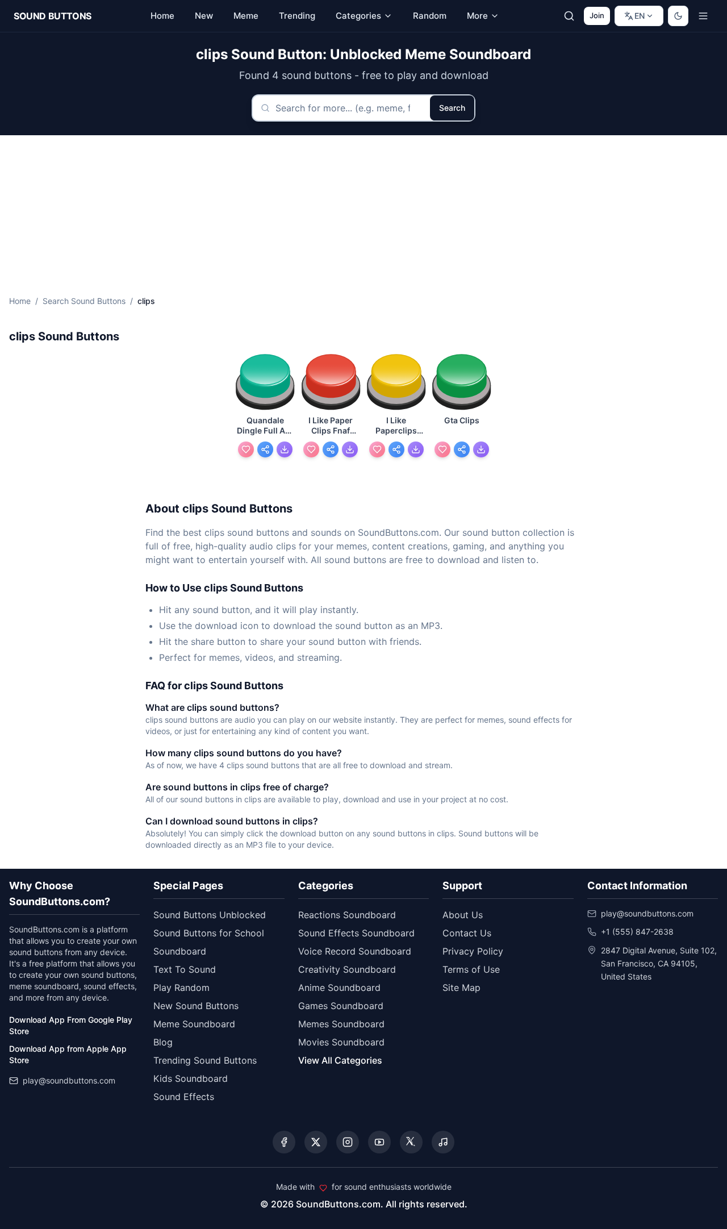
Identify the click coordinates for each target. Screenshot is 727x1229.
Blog (163, 1042)
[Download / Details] (285, 449)
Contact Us (466, 933)
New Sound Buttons (196, 1005)
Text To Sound (184, 969)
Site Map (461, 987)
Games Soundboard (340, 1005)
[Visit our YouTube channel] (379, 1142)
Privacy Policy (472, 951)
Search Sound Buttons (84, 301)
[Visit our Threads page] (411, 1142)
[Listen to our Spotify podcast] (443, 1142)
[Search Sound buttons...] (569, 16)
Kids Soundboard (190, 1078)
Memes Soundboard (341, 1024)
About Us (462, 914)
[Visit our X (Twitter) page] (315, 1142)
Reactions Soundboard (347, 914)
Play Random (181, 987)
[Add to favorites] (246, 449)
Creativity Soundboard (347, 969)
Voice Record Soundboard (354, 951)
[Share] (265, 449)
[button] (265, 382)
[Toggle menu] (703, 16)
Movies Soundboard (341, 1042)
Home (20, 301)
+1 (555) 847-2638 (637, 931)
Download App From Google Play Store (70, 1025)
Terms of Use (471, 969)
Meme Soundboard (194, 1024)
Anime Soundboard (339, 987)
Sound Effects (183, 1096)
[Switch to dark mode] (678, 16)
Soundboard (179, 951)
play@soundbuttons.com (69, 1080)
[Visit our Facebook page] (284, 1142)
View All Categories (340, 1060)
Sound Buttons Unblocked (209, 914)
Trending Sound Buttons (205, 1060)
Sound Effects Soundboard (356, 933)
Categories (358, 15)
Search (452, 108)
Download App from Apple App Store (68, 1054)
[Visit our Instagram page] (347, 1142)
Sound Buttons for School (208, 933)
